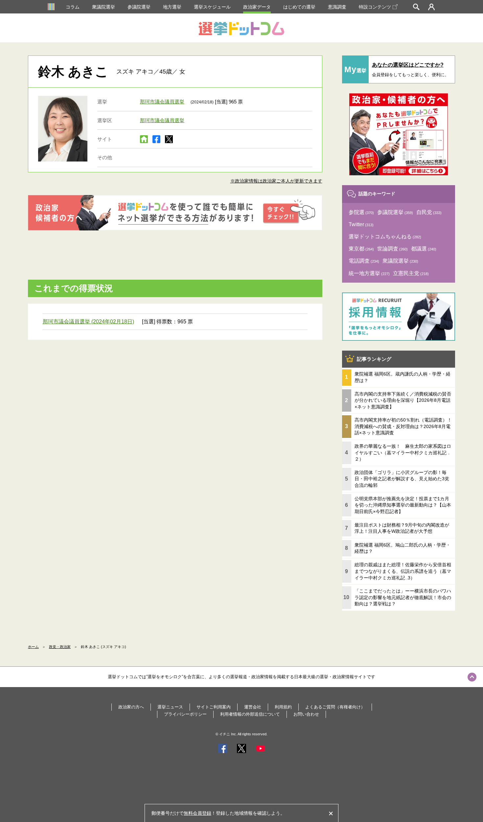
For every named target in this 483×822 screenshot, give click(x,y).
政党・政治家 (60, 647)
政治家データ (257, 7)
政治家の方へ (131, 706)
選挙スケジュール (212, 7)
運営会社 (252, 706)
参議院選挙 (138, 7)
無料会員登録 (197, 813)
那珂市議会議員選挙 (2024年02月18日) (88, 321)
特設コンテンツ (375, 7)
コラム (73, 7)
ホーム (33, 647)
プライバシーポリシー (185, 714)
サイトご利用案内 (213, 706)
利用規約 (283, 706)
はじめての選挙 (299, 7)
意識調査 (337, 7)
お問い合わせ (306, 714)
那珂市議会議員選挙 (162, 101)
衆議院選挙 (103, 7)
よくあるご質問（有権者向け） (335, 706)
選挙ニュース (170, 706)
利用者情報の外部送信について (250, 714)
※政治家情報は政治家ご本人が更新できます (276, 181)
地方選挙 (172, 7)
